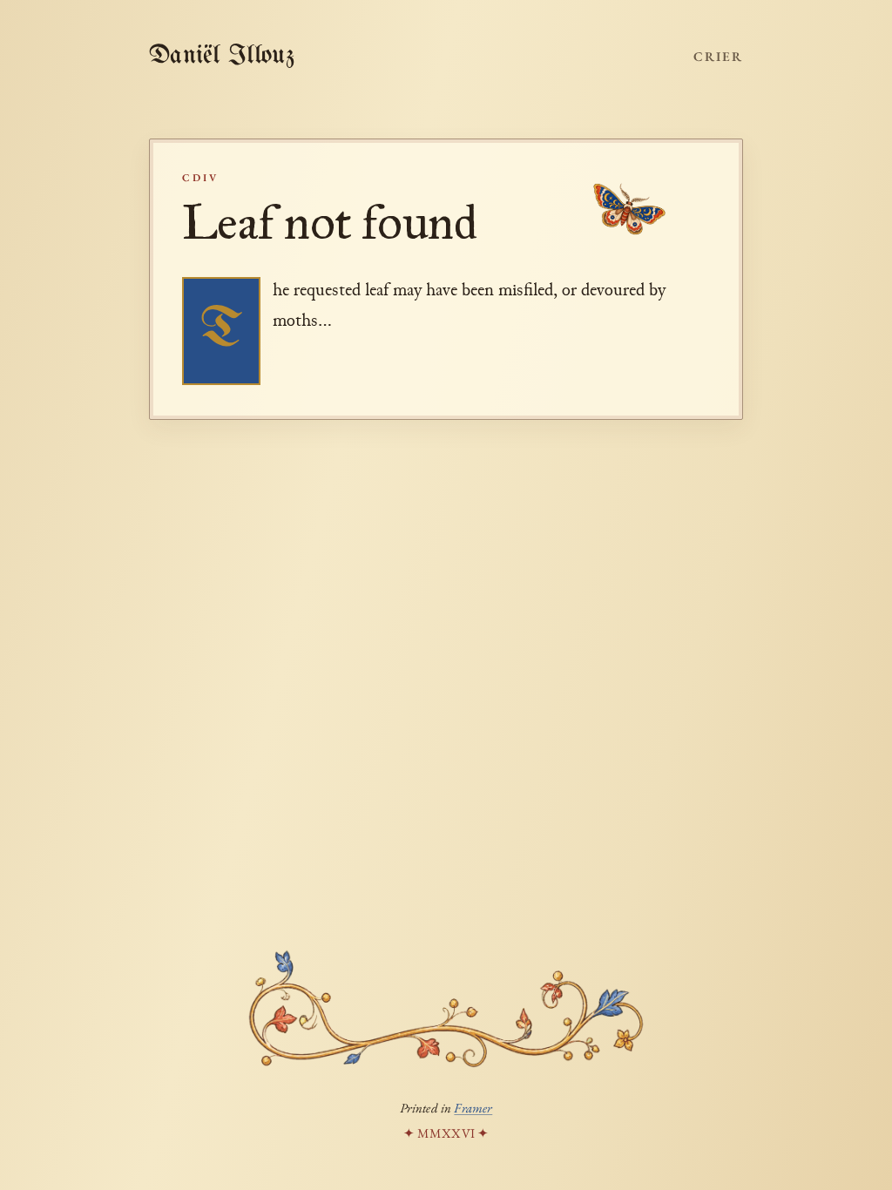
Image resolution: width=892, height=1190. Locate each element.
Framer (473, 1107)
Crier (718, 56)
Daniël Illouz (221, 56)
